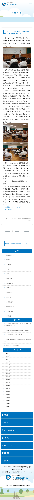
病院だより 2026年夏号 (12, 345)
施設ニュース (9, 283)
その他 (5, 461)
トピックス (9, 269)
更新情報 (8, 264)
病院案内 (6, 415)
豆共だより (9, 297)
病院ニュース (9, 278)
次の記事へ (26, 231)
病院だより (9, 292)
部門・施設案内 (8, 430)
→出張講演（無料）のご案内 (12, 207)
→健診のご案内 (8, 209)
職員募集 (6, 453)
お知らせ (24, 218)
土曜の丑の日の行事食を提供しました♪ (16, 335)
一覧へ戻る (17, 231)
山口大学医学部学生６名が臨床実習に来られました (17, 340)
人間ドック (7, 438)
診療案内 (6, 423)
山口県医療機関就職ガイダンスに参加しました (18, 330)
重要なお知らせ (10, 255)
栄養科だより (9, 302)
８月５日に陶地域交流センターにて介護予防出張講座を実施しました (17, 324)
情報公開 (8, 316)
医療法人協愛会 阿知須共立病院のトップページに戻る (17, 243)
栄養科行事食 (9, 311)
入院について (7, 445)
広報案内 (8, 287)
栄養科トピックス (11, 306)
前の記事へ (7, 231)
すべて (19, 218)
